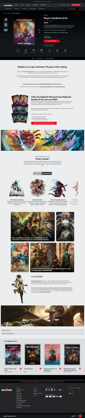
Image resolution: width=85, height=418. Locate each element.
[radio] (47, 37)
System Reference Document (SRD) (23, 405)
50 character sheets (62, 30)
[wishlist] (62, 5)
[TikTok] (63, 390)
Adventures (24, 8)
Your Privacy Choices (20, 402)
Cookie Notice (19, 407)
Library (28, 4)
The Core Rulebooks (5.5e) (36, 281)
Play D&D (16, 4)
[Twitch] (54, 390)
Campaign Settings (32, 8)
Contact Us (36, 389)
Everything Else (41, 8)
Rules (22, 4)
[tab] (37, 173)
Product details (39, 58)
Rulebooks (17, 8)
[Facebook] (52, 390)
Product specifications (49, 58)
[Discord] (46, 390)
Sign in (68, 4)
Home (4, 13)
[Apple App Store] (72, 393)
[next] (6, 34)
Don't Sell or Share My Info (21, 400)
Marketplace (43, 4)
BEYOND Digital (8, 8)
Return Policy (19, 393)
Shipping (18, 391)
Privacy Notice (35, 381)
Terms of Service (29, 381)
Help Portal (18, 395)
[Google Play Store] (72, 390)
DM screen (55, 30)
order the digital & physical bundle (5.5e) (43, 123)
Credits (35, 395)
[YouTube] (60, 390)
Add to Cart (53, 41)
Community (35, 4)
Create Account (76, 4)
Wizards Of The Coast (38, 393)
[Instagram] (49, 390)
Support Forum (19, 396)
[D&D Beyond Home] (8, 5)
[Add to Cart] (40, 368)
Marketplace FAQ (19, 389)
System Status (19, 398)
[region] (5, 25)
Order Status (18, 404)
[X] (57, 390)
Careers (35, 391)
